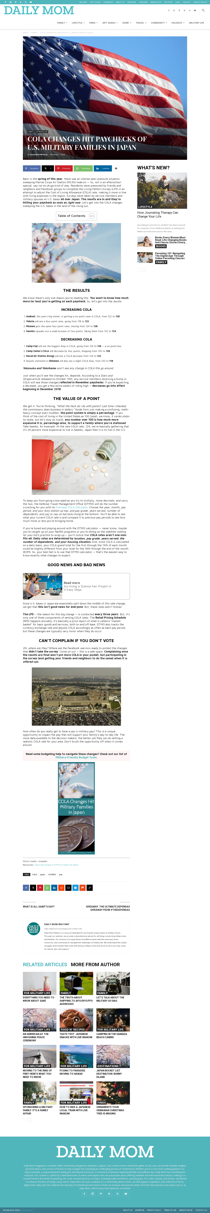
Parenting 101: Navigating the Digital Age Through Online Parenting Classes (170, 256)
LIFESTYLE (77, 22)
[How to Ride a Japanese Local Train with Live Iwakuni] (76, 1093)
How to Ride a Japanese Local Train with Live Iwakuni (75, 1110)
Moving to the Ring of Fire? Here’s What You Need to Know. (37, 1073)
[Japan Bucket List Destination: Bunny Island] (113, 1056)
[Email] (68, 888)
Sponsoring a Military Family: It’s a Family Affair (38, 1110)
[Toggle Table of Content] (90, 216)
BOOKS (161, 246)
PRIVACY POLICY (200, 2)
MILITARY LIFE (196, 22)
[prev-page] (25, 1120)
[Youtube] (30, 2)
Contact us (201, 1210)
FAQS (177, 2)
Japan (42, 874)
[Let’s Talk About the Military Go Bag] (113, 983)
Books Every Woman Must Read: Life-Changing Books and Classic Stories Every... (171, 240)
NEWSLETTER (156, 2)
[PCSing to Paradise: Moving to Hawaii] (76, 1056)
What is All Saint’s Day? (39, 906)
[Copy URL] (90, 888)
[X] (25, 2)
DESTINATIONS (107, 1066)
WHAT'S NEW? (153, 167)
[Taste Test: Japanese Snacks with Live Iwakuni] (76, 1020)
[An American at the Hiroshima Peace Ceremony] (39, 1020)
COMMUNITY (158, 22)
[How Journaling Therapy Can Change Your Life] (162, 191)
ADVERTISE (131, 2)
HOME (125, 22)
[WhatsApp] (47, 888)
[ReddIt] (61, 888)
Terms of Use (170, 1210)
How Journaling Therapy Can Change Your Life (157, 214)
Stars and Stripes (43, 864)
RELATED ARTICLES (45, 964)
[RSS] (20, 2)
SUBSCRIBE (143, 2)
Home (25, 32)
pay (60, 874)
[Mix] (82, 888)
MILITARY (83, 2)
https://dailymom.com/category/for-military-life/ (63, 929)
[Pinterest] (15, 2)
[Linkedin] (54, 888)
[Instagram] (10, 2)
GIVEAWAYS (108, 2)
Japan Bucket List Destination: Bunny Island (109, 1073)
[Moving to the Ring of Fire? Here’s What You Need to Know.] (39, 1056)
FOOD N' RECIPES (73, 1029)
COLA (34, 874)
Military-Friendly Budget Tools (76, 757)
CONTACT (187, 2)
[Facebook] (5, 2)
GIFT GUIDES (95, 2)
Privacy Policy (154, 1210)
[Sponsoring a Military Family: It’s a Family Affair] (39, 1093)
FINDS (92, 22)
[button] (203, 10)
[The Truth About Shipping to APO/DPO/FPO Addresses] (76, 983)
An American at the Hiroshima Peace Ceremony (36, 1037)
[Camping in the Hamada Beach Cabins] (113, 1020)
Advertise (139, 1210)
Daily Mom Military (39, 154)
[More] (116, 168)
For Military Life (41, 131)
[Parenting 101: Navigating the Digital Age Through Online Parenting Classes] (145, 257)
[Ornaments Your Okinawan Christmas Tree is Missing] (113, 1093)
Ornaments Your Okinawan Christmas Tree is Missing (110, 1110)
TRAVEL (140, 22)
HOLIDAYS (177, 22)
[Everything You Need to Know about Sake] (39, 983)
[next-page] (30, 1120)
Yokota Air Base (70, 864)
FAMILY (61, 22)
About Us (127, 1210)
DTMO (57, 864)
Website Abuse (185, 1210)
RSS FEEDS (168, 2)
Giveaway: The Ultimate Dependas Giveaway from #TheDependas (108, 908)
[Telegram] (75, 888)
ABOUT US (120, 2)
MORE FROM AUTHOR (95, 964)
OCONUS (52, 874)
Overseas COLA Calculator (72, 507)
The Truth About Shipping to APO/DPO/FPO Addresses (76, 1000)
